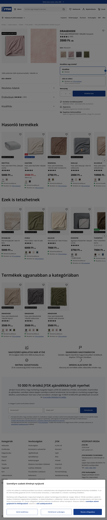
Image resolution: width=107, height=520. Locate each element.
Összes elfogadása (88, 512)
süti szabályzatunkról (44, 504)
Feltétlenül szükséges (56, 512)
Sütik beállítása (22, 512)
